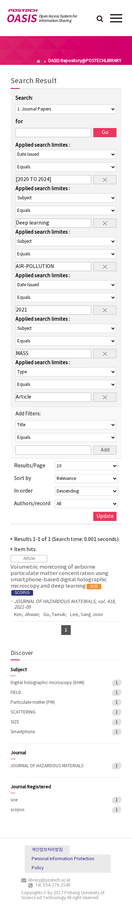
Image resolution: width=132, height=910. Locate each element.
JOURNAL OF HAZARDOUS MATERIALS (47, 766)
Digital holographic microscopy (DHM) (47, 683)
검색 (100, 19)
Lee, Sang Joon (86, 614)
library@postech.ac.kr (49, 880)
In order (23, 491)
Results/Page (29, 466)
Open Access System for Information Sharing (42, 17)
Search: (24, 98)
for (19, 122)
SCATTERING (23, 712)
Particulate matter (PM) (33, 702)
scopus (17, 810)
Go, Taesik (54, 614)
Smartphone (23, 732)
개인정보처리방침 (47, 850)
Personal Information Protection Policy (63, 863)
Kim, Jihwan (26, 614)
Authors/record (32, 504)
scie (14, 800)
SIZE (15, 722)
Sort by (22, 478)
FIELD (16, 692)
